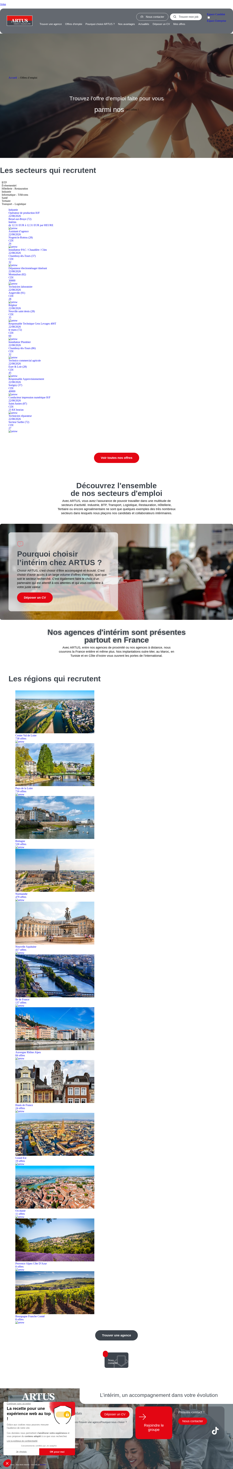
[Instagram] (204, 1430)
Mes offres (179, 24)
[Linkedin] (193, 1430)
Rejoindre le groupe (154, 1427)
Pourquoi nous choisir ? (114, 1422)
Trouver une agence (51, 24)
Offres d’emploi (73, 24)
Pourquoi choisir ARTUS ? (100, 24)
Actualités (143, 24)
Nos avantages (126, 24)
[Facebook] (182, 1430)
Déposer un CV (161, 24)
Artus (3, 4)
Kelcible (43, 1465)
